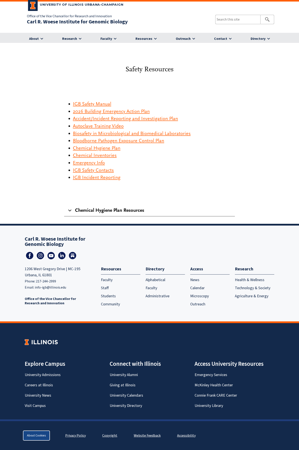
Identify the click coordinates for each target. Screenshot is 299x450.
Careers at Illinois (39, 385)
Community (110, 304)
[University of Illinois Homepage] (41, 342)
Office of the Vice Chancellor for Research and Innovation (69, 16)
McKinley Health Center (214, 385)
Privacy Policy (75, 435)
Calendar (197, 288)
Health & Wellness (249, 280)
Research (69, 38)
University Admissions (43, 375)
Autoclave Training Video (98, 126)
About (34, 38)
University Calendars (126, 395)
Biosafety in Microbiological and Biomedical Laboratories (132, 133)
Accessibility (186, 435)
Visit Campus (35, 405)
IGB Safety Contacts (93, 170)
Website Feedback (148, 435)
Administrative (157, 296)
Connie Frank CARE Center (216, 395)
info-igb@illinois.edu (50, 287)
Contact (220, 38)
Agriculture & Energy (251, 296)
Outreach (183, 38)
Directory (258, 38)
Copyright (109, 435)
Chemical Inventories (95, 155)
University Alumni (124, 375)
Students (108, 296)
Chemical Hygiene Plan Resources (109, 210)
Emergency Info (89, 163)
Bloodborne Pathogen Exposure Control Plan (118, 141)
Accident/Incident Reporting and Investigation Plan (125, 118)
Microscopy (199, 296)
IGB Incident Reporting (96, 177)
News (194, 280)
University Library (209, 405)
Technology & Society (252, 288)
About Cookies (36, 435)
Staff (105, 288)
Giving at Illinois (122, 385)
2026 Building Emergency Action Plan (111, 111)
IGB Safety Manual (92, 104)
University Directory (126, 405)
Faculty (106, 38)
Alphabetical (155, 280)
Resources (143, 38)
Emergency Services (211, 375)
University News (38, 395)
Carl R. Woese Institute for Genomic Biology (77, 22)
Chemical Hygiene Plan (96, 148)
